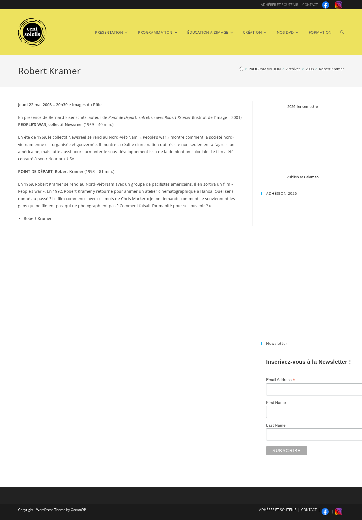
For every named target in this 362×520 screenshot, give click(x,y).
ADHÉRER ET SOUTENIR (279, 4)
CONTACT (310, 4)
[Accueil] (241, 68)
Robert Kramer (331, 68)
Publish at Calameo (302, 176)
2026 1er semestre (302, 106)
